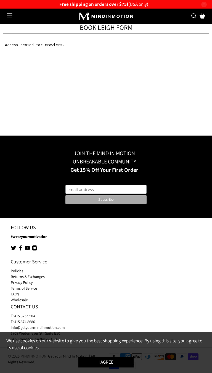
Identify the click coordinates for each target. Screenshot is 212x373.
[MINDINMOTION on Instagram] (34, 249)
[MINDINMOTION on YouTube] (27, 249)
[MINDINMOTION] (106, 16)
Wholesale (19, 299)
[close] (204, 4)
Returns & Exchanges (28, 276)
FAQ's (15, 294)
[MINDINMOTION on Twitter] (13, 249)
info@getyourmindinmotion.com (38, 327)
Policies (17, 270)
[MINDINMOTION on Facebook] (20, 249)
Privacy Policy (22, 282)
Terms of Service (24, 288)
